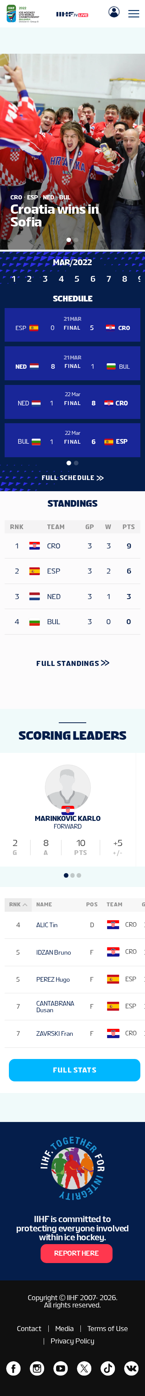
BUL (53, 621)
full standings (67, 663)
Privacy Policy (72, 1341)
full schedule (68, 478)
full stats (75, 1070)
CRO (53, 546)
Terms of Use (107, 1328)
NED (54, 596)
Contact (29, 1328)
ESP (53, 571)
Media (64, 1328)
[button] (69, 463)
